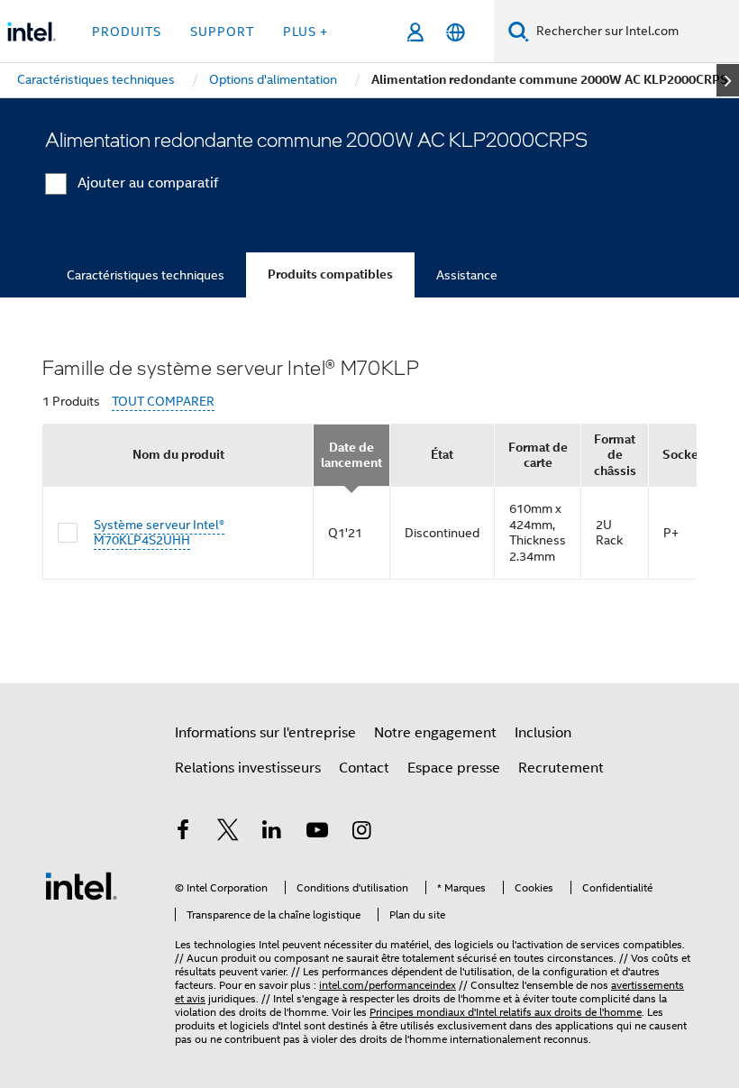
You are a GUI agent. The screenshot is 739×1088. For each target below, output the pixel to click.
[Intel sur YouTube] (317, 833)
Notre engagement (435, 733)
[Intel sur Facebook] (183, 833)
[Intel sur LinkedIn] (272, 833)
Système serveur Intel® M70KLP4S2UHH (159, 533)
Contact (364, 768)
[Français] (456, 32)
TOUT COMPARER (163, 401)
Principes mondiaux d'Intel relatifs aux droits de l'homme (506, 1012)
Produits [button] (126, 31)
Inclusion (543, 733)
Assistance (466, 275)
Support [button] (222, 31)
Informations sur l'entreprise (265, 733)
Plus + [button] (305, 31)
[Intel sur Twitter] (228, 833)
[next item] (727, 80)
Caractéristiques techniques (145, 275)
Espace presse (453, 768)
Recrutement (561, 768)
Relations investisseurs (248, 768)
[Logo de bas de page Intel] (81, 885)
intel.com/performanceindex (387, 985)
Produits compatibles (330, 274)
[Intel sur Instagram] (361, 833)
